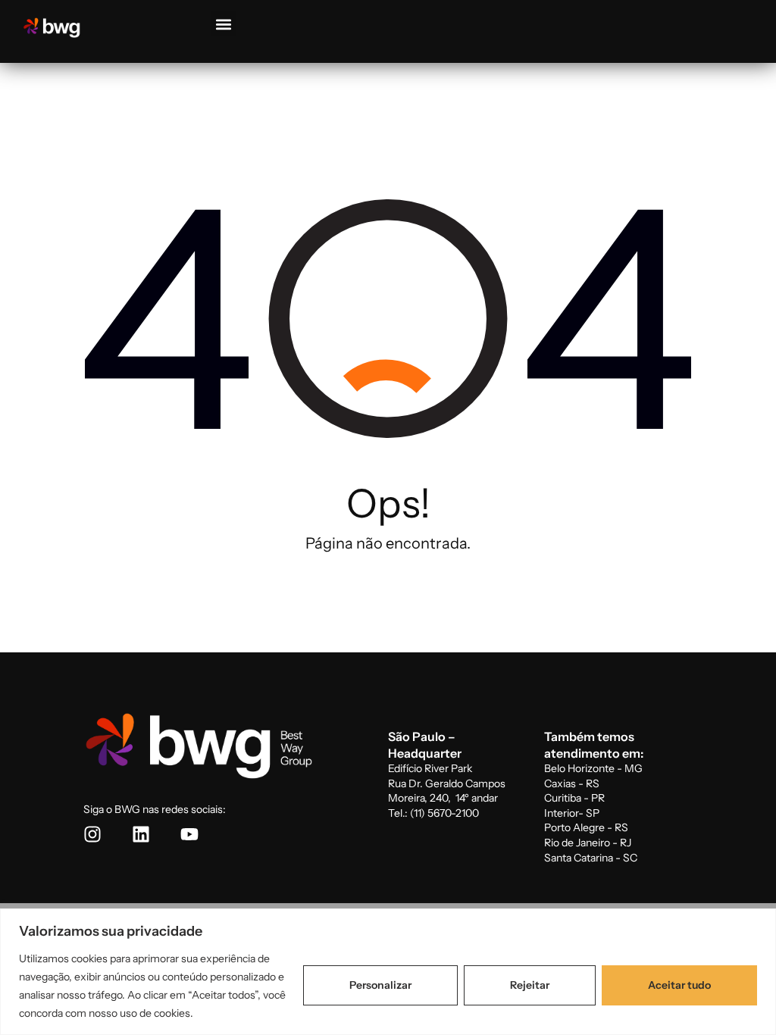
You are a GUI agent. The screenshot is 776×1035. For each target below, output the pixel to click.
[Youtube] (189, 834)
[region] (388, 971)
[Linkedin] (141, 834)
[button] (223, 23)
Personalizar (380, 985)
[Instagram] (92, 834)
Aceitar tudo (679, 985)
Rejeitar (529, 985)
